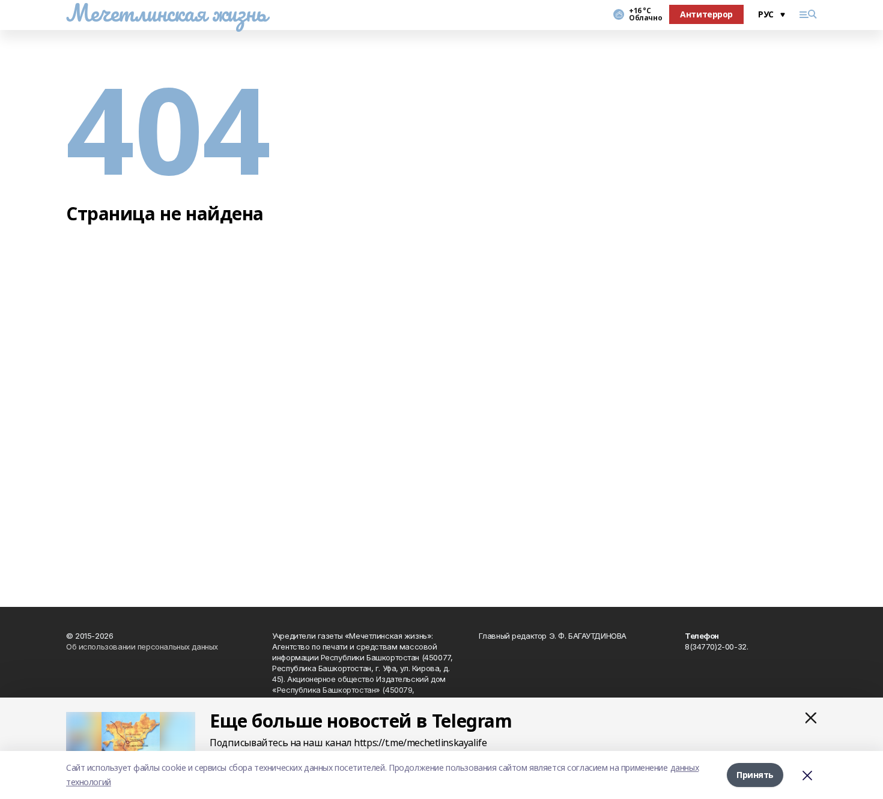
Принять (755, 774)
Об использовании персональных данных (142, 646)
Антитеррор (706, 14)
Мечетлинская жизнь (166, 12)
